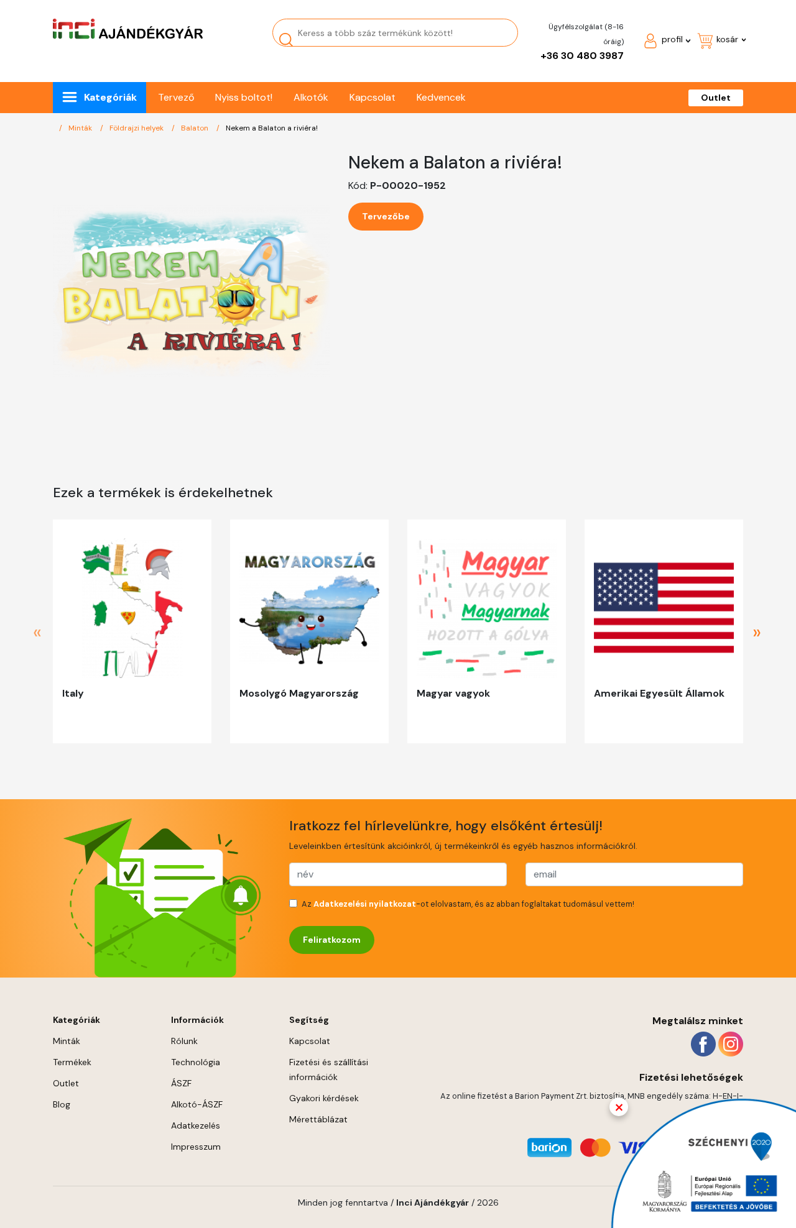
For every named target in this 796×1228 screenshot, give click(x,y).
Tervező (176, 97)
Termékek (72, 1062)
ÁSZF (181, 1083)
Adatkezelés (195, 1125)
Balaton (195, 128)
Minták (81, 128)
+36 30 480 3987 (582, 55)
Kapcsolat (372, 97)
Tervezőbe (386, 216)
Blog (61, 1104)
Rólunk (184, 1041)
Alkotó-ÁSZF (197, 1104)
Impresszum (196, 1146)
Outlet (716, 97)
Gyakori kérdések (324, 1098)
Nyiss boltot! (243, 97)
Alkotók (311, 97)
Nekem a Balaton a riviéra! (272, 128)
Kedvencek (441, 97)
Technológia (195, 1062)
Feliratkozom (332, 939)
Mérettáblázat (318, 1119)
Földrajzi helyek (137, 128)
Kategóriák (110, 97)
